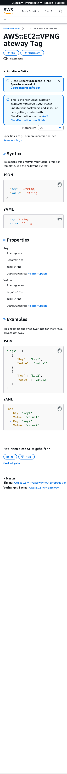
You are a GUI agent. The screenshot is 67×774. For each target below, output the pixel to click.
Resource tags (12, 140)
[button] (16, 71)
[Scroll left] (19, 11)
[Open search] (60, 11)
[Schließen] (58, 81)
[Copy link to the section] (4, 153)
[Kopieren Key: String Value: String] (60, 219)
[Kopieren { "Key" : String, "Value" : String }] (60, 184)
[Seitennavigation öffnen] (5, 20)
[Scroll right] (51, 11)
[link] (46, 28)
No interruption (37, 273)
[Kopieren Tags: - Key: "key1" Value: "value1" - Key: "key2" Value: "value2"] (60, 408)
